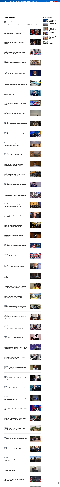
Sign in (51, 1)
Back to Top (59, 483)
